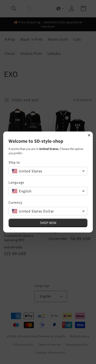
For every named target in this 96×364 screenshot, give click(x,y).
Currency (15, 202)
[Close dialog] (89, 135)
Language (16, 182)
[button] (48, 171)
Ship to (14, 162)
